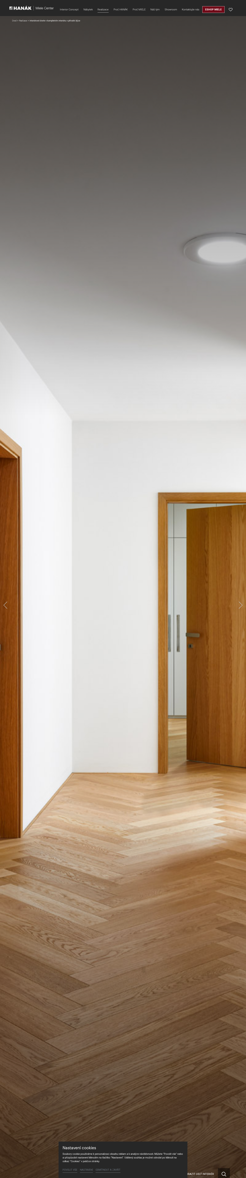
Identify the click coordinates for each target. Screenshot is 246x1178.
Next (241, 605)
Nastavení (86, 1169)
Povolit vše (70, 1169)
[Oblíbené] (231, 10)
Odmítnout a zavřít (108, 1169)
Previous (5, 605)
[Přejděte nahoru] (239, 1171)
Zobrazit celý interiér (198, 1174)
